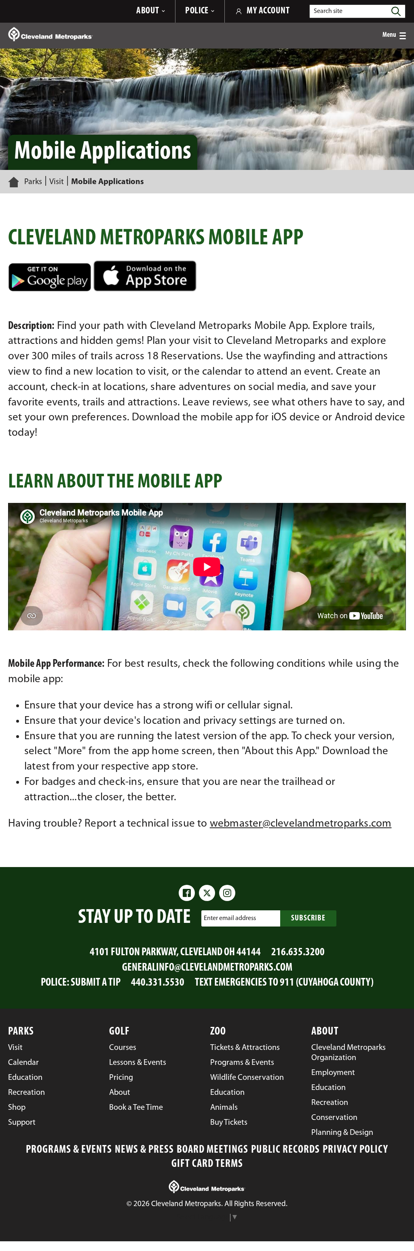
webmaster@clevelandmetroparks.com (301, 823)
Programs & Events (69, 1150)
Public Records (285, 1150)
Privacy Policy (355, 1150)
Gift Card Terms (207, 1164)
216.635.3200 (298, 952)
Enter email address (230, 918)
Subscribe (308, 918)
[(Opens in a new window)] (207, 276)
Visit (56, 182)
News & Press (144, 1150)
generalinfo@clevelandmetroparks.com (207, 968)
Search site (328, 11)
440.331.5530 (157, 982)
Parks (33, 182)
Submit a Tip (95, 982)
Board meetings (212, 1150)
